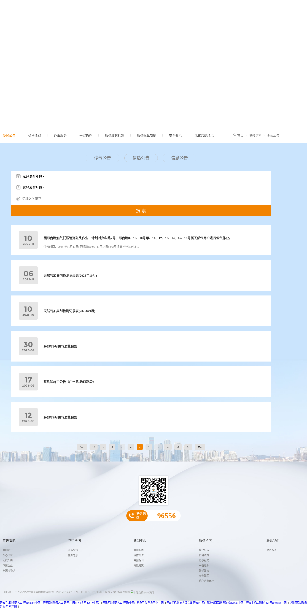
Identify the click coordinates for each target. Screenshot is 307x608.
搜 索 (141, 210)
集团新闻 (139, 550)
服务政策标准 (114, 135)
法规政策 (204, 570)
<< (93, 447)
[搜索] (276, 8)
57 (168, 447)
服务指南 (161, 8)
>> (188, 447)
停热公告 (141, 158)
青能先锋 (73, 550)
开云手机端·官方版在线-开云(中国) (185, 602)
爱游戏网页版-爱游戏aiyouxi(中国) (225, 602)
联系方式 (271, 550)
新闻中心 (143, 8)
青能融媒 (139, 565)
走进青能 (108, 8)
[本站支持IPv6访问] (142, 592)
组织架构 (8, 560)
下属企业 (8, 565)
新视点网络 (123, 592)
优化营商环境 (204, 135)
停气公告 (102, 158)
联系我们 (196, 8)
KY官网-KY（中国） (89, 602)
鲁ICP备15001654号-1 (63, 592)
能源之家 (73, 555)
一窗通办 (85, 135)
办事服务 (60, 135)
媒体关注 (139, 555)
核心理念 (8, 555)
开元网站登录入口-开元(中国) (59, 602)
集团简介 (8, 550)
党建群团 (125, 8)
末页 (200, 447)
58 (178, 447)
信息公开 (179, 8)
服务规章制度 (146, 135)
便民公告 (9, 135)
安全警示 (175, 135)
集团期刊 (139, 560)
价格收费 (34, 135)
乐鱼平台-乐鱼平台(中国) (151, 602)
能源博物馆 (9, 570)
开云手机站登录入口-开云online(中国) (20, 602)
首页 (93, 8)
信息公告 (179, 158)
